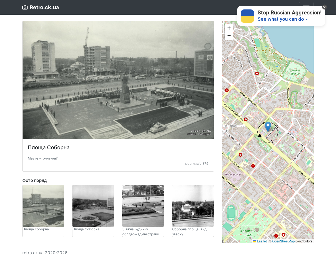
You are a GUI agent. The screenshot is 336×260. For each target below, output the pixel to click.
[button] (42, 158)
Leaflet (261, 241)
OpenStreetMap (283, 241)
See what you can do (281, 19)
